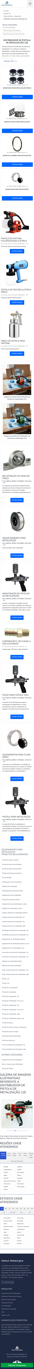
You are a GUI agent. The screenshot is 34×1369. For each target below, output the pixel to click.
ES (9, 1209)
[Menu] (30, 3)
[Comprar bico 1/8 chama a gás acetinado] (17, 632)
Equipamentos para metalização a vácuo (14, 904)
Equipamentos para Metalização (12, 1060)
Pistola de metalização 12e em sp (12, 1001)
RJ (1, 1209)
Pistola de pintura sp (8, 1040)
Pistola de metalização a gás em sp (13, 1018)
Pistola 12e (5, 979)
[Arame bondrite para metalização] (17, 522)
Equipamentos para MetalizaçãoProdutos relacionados (15, 852)
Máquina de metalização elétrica (12, 961)
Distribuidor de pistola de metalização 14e (15, 935)
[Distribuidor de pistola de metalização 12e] (17, 380)
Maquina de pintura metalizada (11, 966)
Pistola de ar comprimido (9, 988)
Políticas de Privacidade (8, 1309)
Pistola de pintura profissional (11, 1036)
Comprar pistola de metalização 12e (13, 917)
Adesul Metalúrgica (12, 1260)
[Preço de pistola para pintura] (15, 324)
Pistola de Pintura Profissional (10, 1293)
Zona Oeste (14, 1154)
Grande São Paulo (31, 1155)
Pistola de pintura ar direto (10, 860)
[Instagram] (6, 1282)
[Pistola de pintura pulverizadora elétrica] (15, 222)
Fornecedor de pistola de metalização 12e (15, 952)
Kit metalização (6, 878)
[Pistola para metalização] (17, 801)
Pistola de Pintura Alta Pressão (11, 1296)
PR (17, 1209)
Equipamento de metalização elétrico (13, 939)
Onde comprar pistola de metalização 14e (15, 970)
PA (30, 1212)
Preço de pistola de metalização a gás (14, 1049)
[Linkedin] (12, 1282)
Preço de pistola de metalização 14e (13, 1045)
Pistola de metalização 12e (10, 996)
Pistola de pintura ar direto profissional (13, 34)
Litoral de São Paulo (17, 1161)
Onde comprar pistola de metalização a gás (15, 974)
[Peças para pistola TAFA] (17, 679)
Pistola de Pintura (7, 1069)
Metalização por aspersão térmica (12, 891)
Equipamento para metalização (11, 895)
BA (32, 1209)
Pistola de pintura (7, 1023)
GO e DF (12, 1212)
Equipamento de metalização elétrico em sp (15, 944)
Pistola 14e (5, 983)
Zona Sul (19, 1154)
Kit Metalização (6, 1306)
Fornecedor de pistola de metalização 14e (15, 957)
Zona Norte (9, 1154)
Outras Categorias (12, 1054)
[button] (7, 1130)
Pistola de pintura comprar (10, 1032)
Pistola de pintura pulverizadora (11, 31)
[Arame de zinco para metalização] (17, 110)
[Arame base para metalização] (17, 178)
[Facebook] (2, 1282)
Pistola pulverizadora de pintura (12, 873)
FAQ (2, 1312)
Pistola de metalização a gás (11, 1014)
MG (6, 1209)
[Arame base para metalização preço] (17, 76)
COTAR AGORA (17, 97)
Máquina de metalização (9, 886)
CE (4, 1212)
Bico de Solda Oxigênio (8, 1300)
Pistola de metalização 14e (10, 1005)
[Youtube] (9, 1282)
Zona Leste (25, 1154)
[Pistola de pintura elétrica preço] (15, 273)
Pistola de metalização (9, 27)
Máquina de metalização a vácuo (12, 908)
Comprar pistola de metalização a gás (13, 926)
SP (13, 1209)
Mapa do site (5, 1315)
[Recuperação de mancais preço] (17, 460)
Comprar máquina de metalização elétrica (14, 913)
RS (24, 1209)
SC (21, 1209)
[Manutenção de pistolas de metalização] (17, 577)
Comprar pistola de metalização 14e (13, 922)
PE (28, 1209)
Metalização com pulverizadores (12, 882)
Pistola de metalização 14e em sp (12, 1010)
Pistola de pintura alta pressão (11, 869)
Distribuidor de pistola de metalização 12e (15, 930)
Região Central (3, 1154)
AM (21, 1212)
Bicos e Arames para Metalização (12, 1064)
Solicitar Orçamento (17, 1365)
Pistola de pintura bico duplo (11, 900)
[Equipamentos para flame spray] (17, 739)
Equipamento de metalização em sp (13, 948)
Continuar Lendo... (9, 61)
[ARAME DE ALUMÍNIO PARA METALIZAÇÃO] (17, 144)
